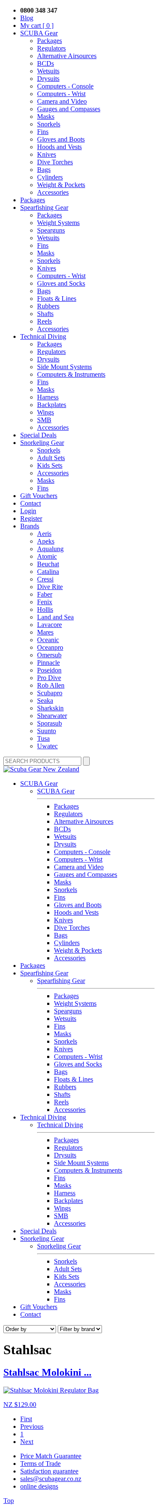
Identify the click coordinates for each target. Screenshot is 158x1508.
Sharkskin (50, 708)
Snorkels (48, 124)
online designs (39, 1486)
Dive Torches (55, 162)
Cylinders (50, 177)
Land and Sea (55, 617)
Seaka (45, 700)
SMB (44, 419)
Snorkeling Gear (42, 442)
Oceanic (48, 639)
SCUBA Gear (39, 33)
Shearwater (52, 715)
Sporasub (49, 723)
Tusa (43, 738)
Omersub (49, 655)
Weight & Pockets (61, 184)
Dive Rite (50, 586)
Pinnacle (48, 662)
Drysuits (48, 78)
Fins (42, 131)
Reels (44, 321)
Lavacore (49, 624)
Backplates (51, 404)
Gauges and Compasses (68, 108)
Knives (46, 154)
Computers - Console (65, 86)
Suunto (46, 730)
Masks (45, 116)
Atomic (47, 556)
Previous (31, 1426)
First (26, 1418)
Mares (45, 632)
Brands (29, 526)
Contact (30, 503)
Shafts (45, 313)
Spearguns (51, 230)
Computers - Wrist (61, 93)
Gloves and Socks (61, 283)
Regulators (51, 48)
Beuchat (48, 564)
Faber (44, 594)
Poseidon (49, 670)
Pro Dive (49, 677)
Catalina (48, 571)
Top (8, 1500)
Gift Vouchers (38, 495)
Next (26, 1441)
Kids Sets (49, 465)
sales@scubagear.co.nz (50, 1478)
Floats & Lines (56, 298)
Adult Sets (51, 457)
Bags (44, 169)
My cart (37, 25)
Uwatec (47, 746)
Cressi (45, 579)
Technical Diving (43, 336)
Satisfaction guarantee (49, 1471)
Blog (26, 17)
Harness (48, 397)
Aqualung (50, 548)
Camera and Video (62, 101)
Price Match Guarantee (50, 1456)
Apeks (45, 541)
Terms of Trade (40, 1463)
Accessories (53, 192)
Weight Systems (58, 222)
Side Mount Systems (64, 366)
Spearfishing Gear (44, 207)
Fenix (44, 601)
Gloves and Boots (61, 139)
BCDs (45, 63)
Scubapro (49, 692)
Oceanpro (50, 647)
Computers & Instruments (71, 374)
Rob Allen (50, 685)
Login (28, 510)
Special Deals (38, 435)
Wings (45, 412)
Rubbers (48, 306)
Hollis (45, 609)
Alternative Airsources (66, 55)
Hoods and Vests (59, 146)
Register (31, 518)
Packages (49, 40)
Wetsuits (48, 71)
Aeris (44, 533)
